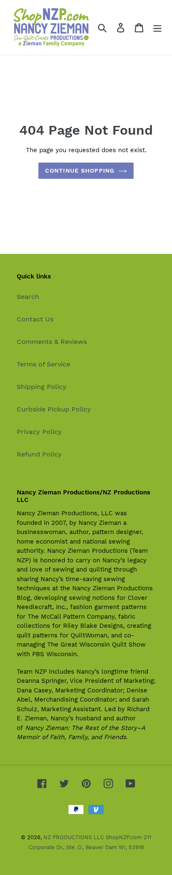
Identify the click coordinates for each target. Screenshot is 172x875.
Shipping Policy (41, 387)
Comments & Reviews (52, 342)
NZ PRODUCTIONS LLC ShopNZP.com (92, 837)
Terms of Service (43, 364)
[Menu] (157, 27)
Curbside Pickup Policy (54, 409)
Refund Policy (39, 454)
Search (28, 297)
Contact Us (35, 319)
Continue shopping (79, 170)
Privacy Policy (39, 432)
